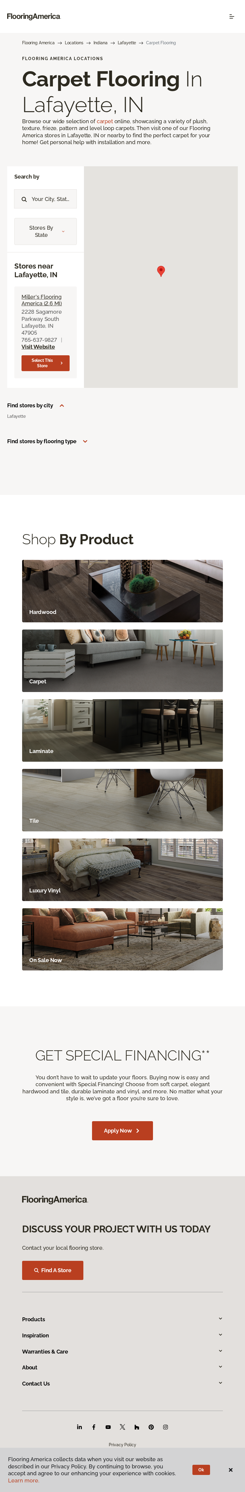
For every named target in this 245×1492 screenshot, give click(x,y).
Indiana (101, 42)
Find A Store (56, 1270)
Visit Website (38, 347)
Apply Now (118, 1130)
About (29, 1367)
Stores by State (41, 231)
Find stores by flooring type (41, 441)
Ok (201, 1469)
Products (33, 1319)
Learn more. (23, 1480)
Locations (74, 42)
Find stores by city (30, 405)
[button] (161, 271)
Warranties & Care (45, 1351)
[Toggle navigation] (232, 16)
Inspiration (35, 1335)
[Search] (23, 198)
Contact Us (36, 1383)
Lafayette (127, 42)
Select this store (42, 363)
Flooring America (38, 42)
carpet (105, 121)
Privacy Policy (122, 1444)
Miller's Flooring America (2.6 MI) (42, 300)
